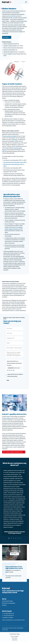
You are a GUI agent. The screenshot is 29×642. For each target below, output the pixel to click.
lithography (15, 139)
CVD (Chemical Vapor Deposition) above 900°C (15, 162)
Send (8, 380)
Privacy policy (14, 638)
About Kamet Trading (7, 601)
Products (4, 605)
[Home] (6, 2)
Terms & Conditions (14, 636)
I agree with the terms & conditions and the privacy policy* (15, 375)
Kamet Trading (16, 634)
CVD (12, 16)
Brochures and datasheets (8, 603)
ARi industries (7, 418)
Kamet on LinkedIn (8, 617)
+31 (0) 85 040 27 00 (8, 613)
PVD (14, 16)
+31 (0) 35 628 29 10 (8, 615)
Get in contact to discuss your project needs (13, 452)
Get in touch (6, 37)
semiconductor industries (10, 136)
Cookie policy (14, 639)
